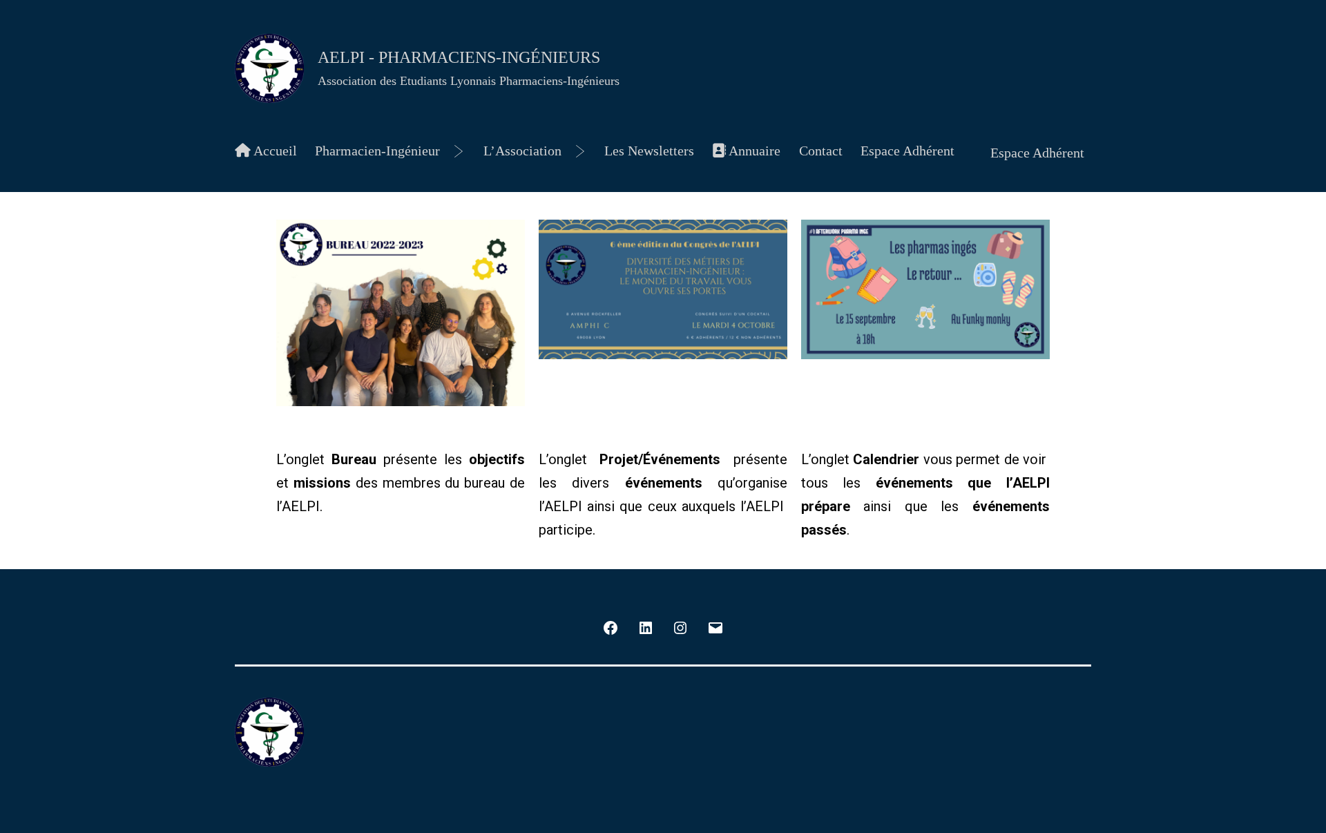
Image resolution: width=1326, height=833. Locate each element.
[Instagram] (680, 626)
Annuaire (753, 150)
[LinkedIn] (645, 626)
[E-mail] (715, 626)
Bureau (354, 459)
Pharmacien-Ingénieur (377, 150)
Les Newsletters (649, 150)
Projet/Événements (659, 459)
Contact (821, 150)
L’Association (522, 150)
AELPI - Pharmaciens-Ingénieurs (459, 57)
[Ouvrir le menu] (458, 151)
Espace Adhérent (907, 150)
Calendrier (886, 459)
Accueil (274, 150)
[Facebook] (610, 626)
